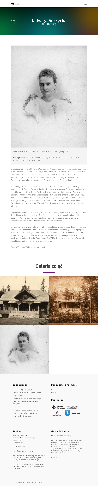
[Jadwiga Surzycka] (24, 349)
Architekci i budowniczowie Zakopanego (27, 399)
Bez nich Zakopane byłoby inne (23, 390)
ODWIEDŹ (54, 457)
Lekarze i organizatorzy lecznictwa (25, 413)
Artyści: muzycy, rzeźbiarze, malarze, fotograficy (26, 403)
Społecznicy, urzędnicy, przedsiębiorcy (26, 410)
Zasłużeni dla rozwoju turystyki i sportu (27, 393)
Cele (52, 390)
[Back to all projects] (13, 22)
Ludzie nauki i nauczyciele (22, 416)
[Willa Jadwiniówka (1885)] (24, 300)
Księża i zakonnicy (19, 396)
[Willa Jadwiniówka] (73, 300)
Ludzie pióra (17, 407)
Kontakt (54, 393)
